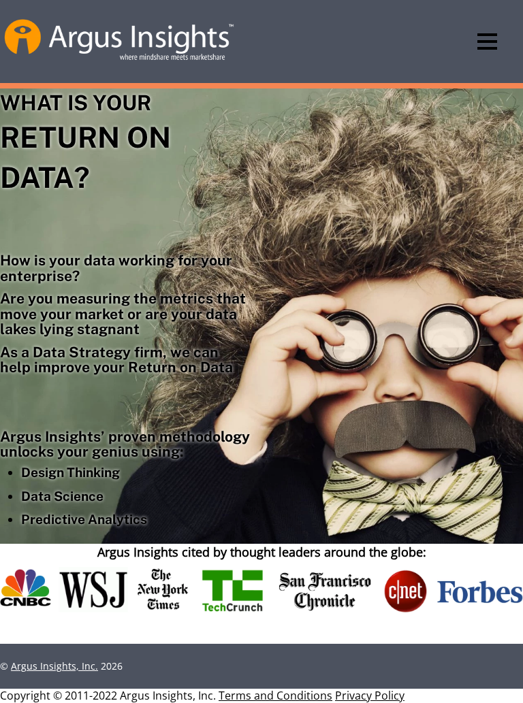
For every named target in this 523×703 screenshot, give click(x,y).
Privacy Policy (370, 695)
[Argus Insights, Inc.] (119, 59)
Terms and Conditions (275, 695)
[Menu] (487, 41)
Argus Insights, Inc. (54, 665)
